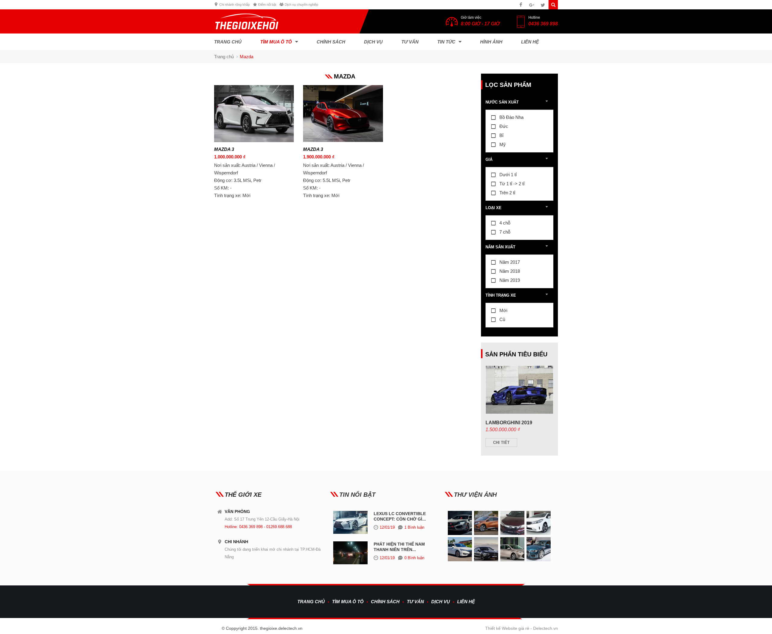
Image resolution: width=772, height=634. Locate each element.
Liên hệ (530, 41)
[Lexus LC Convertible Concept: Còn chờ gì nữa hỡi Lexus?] (350, 532)
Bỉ (501, 135)
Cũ (502, 319)
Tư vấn (410, 41)
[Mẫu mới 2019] (512, 533)
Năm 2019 (509, 280)
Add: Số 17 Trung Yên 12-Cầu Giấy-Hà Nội (262, 519)
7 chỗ (504, 231)
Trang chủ (228, 41)
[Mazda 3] (254, 140)
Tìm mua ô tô (276, 41)
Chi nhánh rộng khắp (234, 4)
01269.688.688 (279, 526)
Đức (503, 126)
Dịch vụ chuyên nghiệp (301, 4)
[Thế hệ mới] (486, 533)
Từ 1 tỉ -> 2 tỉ (511, 183)
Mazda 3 (224, 149)
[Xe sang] (460, 533)
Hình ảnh (491, 41)
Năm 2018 (509, 271)
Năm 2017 (509, 262)
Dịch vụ (373, 41)
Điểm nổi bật (267, 4)
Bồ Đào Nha (511, 117)
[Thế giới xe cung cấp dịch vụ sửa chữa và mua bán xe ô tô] (247, 32)
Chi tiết (501, 442)
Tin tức (446, 41)
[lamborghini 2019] (519, 412)
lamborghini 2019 (509, 422)
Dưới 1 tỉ (508, 174)
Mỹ (502, 144)
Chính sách (331, 41)
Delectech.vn (545, 628)
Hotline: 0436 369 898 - (245, 526)
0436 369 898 (543, 23)
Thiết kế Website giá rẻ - (509, 628)
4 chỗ (504, 222)
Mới (503, 310)
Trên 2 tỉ (507, 192)
